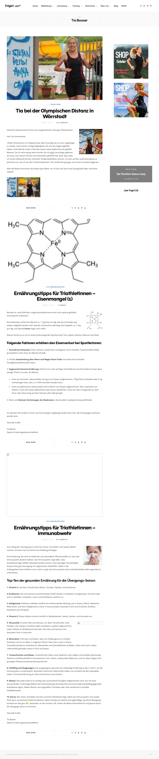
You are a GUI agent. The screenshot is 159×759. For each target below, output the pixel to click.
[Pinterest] (81, 208)
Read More (31, 208)
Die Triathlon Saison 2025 (131, 174)
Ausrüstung (62, 6)
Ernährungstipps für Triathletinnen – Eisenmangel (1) (54, 296)
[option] (131, 157)
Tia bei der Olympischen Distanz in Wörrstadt (54, 113)
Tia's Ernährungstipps (55, 287)
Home (35, 6)
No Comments (62, 123)
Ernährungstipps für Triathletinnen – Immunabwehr (54, 530)
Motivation (90, 6)
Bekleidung (46, 6)
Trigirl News (55, 104)
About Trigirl (131, 169)
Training (76, 6)
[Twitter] (78, 208)
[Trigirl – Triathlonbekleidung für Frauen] (13, 6)
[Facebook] (75, 208)
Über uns (104, 6)
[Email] (85, 208)
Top (150, 754)
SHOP (123, 6)
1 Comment (61, 305)
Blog (116, 6)
